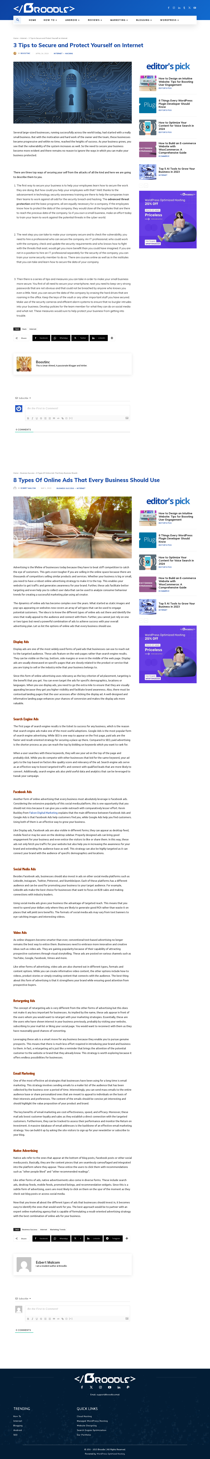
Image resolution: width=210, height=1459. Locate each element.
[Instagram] (174, 8)
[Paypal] (128, 1387)
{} (66, 418)
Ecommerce (164, 156)
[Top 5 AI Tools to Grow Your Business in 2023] (147, 172)
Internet (23, 38)
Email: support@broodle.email (105, 1394)
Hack (24, 329)
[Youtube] (195, 8)
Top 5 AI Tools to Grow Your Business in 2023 (177, 170)
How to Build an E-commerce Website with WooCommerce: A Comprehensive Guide (177, 148)
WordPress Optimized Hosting (111, 1453)
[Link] (62, 418)
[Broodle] (57, 8)
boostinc (25, 53)
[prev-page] (141, 186)
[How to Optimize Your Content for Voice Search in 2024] (147, 127)
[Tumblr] (184, 8)
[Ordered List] (45, 418)
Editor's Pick (165, 88)
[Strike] (41, 418)
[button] (17, 20)
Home (15, 38)
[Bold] (28, 418)
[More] (112, 338)
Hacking (69, 53)
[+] (71, 418)
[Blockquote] (54, 418)
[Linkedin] (179, 8)
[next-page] (146, 186)
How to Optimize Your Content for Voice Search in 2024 (176, 125)
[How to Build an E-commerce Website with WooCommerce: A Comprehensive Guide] (147, 149)
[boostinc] (15, 53)
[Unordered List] (50, 418)
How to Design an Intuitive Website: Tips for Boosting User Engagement (176, 81)
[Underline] (37, 418)
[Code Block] (58, 418)
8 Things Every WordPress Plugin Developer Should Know (175, 103)
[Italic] (32, 418)
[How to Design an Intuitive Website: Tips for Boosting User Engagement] (147, 83)
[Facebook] (168, 8)
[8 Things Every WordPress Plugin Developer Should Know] (147, 105)
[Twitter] (189, 8)
